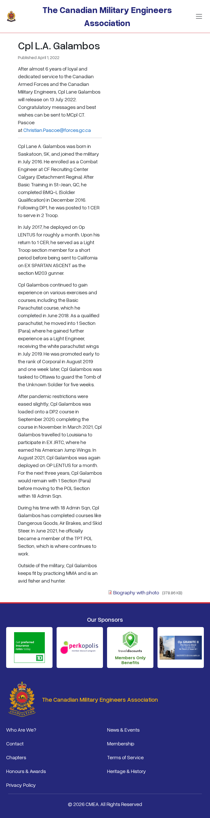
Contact (15, 743)
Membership (120, 743)
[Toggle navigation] (199, 16)
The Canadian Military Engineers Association (107, 16)
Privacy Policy (21, 785)
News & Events (123, 729)
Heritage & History (126, 771)
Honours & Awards (26, 771)
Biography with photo (136, 592)
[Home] (13, 16)
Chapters (16, 757)
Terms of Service (125, 757)
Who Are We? (21, 729)
